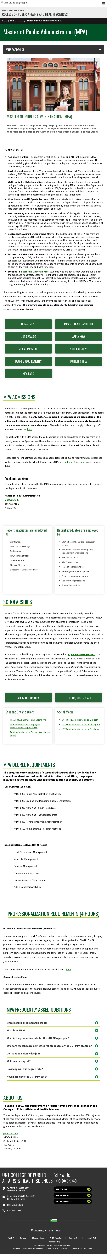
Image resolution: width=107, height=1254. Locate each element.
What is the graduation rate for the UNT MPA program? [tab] (38, 1038)
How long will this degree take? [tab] (25, 1069)
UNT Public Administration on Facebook (80, 729)
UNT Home (88, 1248)
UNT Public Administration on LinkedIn (80, 719)
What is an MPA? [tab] (16, 1030)
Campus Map (74, 1238)
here (29, 429)
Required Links (77, 1248)
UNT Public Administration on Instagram (81, 724)
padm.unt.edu (10, 1133)
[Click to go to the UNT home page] (14, 3)
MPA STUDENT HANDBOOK (78, 324)
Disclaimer (17, 1248)
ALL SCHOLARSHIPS (28, 698)
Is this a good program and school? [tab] (27, 1022)
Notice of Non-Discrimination (33, 1248)
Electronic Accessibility (61, 1248)
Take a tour (62, 1195)
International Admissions (72, 462)
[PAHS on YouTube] (64, 1181)
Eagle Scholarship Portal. (81, 654)
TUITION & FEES (78, 361)
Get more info (63, 1201)
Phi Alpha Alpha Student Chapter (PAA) (28, 719)
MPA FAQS (28, 373)
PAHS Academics (16, 21)
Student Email (38, 1238)
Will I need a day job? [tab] (19, 1061)
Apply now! (62, 1189)
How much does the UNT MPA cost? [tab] (27, 1076)
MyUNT (11, 1238)
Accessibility (54, 1242)
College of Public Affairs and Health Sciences (35, 14)
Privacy (48, 1248)
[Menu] (103, 3)
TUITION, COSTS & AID (78, 698)
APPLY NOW (78, 336)
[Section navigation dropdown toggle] (100, 49)
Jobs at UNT (91, 1238)
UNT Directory (56, 1238)
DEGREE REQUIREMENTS (28, 361)
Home (4, 21)
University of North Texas (13, 10)
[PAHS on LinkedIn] (74, 1181)
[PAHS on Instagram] (69, 1181)
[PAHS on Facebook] (58, 1181)
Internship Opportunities (34, 271)
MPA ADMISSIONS (28, 349)
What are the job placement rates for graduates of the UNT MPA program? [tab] (49, 1046)
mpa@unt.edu (11, 499)
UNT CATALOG (28, 336)
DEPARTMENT (28, 324)
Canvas (23, 1238)
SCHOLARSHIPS (78, 349)
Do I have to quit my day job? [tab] (23, 1053)
